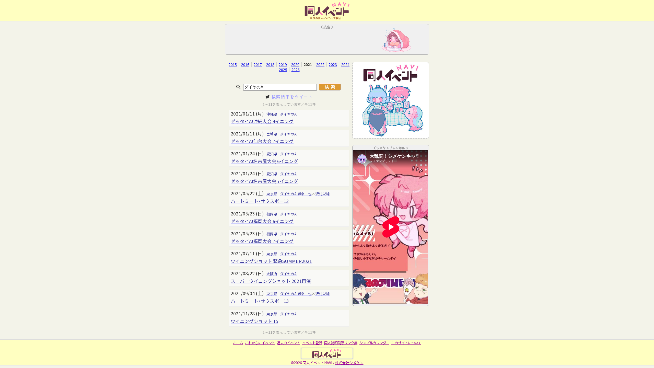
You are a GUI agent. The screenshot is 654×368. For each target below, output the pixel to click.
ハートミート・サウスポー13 (260, 300)
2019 (283, 64)
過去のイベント (288, 342)
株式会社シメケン (349, 362)
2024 (345, 64)
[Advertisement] (327, 40)
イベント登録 (312, 342)
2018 (270, 64)
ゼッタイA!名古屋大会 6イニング (264, 161)
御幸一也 (304, 193)
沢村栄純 (322, 193)
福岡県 (271, 213)
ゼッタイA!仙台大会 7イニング (262, 141)
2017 (258, 64)
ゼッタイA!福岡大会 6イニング (262, 221)
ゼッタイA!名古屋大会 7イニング (264, 181)
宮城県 (271, 133)
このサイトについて (406, 342)
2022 (320, 64)
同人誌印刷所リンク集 (340, 342)
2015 (233, 64)
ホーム (238, 342)
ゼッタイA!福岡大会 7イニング (262, 241)
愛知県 (271, 153)
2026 (295, 69)
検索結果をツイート (292, 97)
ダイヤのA (288, 114)
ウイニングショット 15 (254, 321)
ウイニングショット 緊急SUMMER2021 (271, 261)
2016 (245, 64)
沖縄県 (271, 114)
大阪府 (271, 273)
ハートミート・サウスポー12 (260, 201)
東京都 (271, 193)
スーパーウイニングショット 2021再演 (271, 281)
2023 (333, 64)
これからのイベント (260, 342)
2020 (295, 64)
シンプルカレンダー (374, 342)
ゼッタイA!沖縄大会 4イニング (262, 121)
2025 (283, 69)
